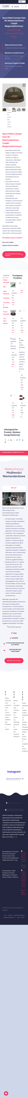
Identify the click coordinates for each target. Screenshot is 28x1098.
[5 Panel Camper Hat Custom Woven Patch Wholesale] (22, 397)
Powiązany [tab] (5, 275)
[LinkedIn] (11, 440)
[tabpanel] (14, 561)
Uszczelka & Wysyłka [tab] (5, 305)
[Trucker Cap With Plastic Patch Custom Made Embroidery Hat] (22, 313)
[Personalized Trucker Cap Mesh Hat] (22, 285)
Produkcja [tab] (5, 298)
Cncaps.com (13, 907)
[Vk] (22, 440)
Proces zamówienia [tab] (5, 313)
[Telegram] (16, 440)
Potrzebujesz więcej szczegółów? (12, 238)
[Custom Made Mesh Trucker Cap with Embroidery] (13, 344)
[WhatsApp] (14, 440)
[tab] (5, 321)
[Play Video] (14, 499)
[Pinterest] (19, 440)
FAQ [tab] (4, 287)
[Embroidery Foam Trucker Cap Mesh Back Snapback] (13, 285)
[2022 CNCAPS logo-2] (5, 5)
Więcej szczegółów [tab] (5, 281)
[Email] (5, 442)
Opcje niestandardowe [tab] (5, 292)
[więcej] (15, 837)
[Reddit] (8, 440)
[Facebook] (5, 440)
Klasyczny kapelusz (13, 245)
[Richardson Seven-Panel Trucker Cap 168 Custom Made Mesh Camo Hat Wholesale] (22, 355)
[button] (24, 85)
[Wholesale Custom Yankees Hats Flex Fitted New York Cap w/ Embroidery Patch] (13, 313)
